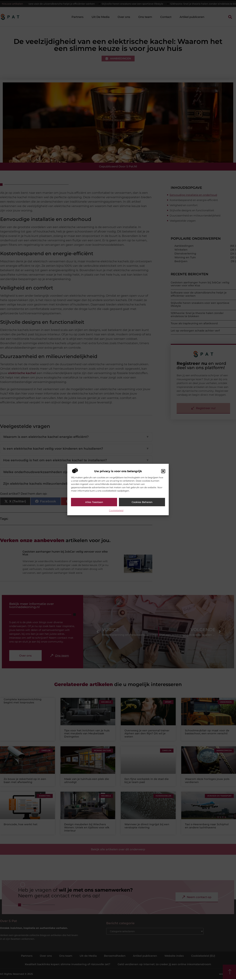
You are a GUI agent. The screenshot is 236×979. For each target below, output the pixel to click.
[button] (163, 471)
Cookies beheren (142, 502)
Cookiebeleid (116, 510)
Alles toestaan (94, 502)
